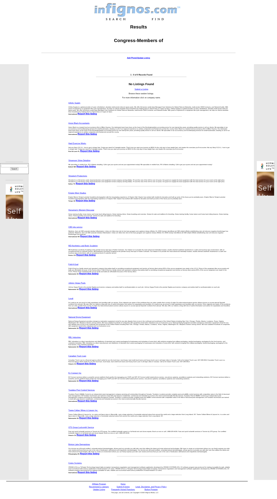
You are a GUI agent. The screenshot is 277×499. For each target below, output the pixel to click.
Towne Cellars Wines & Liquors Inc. (83, 410)
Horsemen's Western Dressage (81, 210)
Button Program (151, 489)
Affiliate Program (99, 484)
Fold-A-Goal (73, 264)
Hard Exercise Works (77, 143)
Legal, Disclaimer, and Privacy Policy (151, 487)
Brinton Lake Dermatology (79, 444)
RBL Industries (74, 337)
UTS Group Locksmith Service (81, 427)
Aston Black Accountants (79, 123)
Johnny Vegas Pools (77, 283)
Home (123, 484)
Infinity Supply (74, 103)
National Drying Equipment (79, 317)
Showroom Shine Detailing (79, 160)
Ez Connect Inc (74, 373)
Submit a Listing (141, 89)
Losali (70, 298)
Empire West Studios (77, 193)
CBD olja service (75, 227)
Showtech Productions (77, 176)
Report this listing (87, 114)
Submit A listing (123, 487)
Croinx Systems (75, 463)
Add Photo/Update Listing (138, 58)
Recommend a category (99, 487)
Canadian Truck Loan (77, 356)
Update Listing (99, 489)
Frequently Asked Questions (123, 489)
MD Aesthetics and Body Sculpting (83, 246)
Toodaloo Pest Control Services (81, 390)
